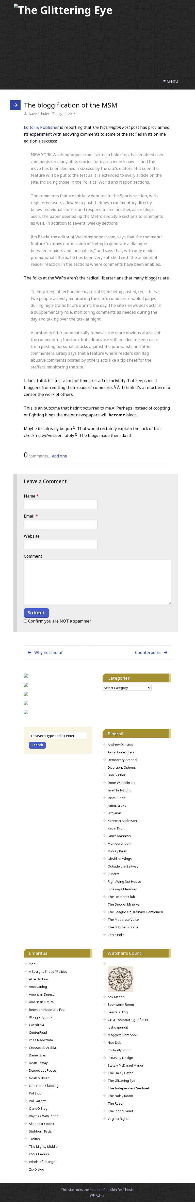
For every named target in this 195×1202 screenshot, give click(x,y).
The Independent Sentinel (128, 1088)
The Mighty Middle (43, 1146)
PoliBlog (35, 1093)
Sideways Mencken (122, 889)
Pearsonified (99, 1189)
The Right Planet (120, 1111)
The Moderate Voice (123, 919)
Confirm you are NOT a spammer (59, 621)
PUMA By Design (120, 1057)
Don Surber (116, 775)
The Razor (116, 1103)
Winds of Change (42, 1161)
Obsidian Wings (120, 858)
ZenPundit (116, 934)
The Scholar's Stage (123, 927)
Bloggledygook (40, 1017)
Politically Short (119, 1050)
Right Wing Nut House (124, 881)
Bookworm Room (121, 1004)
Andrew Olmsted (120, 744)
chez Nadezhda (41, 1040)
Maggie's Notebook (123, 1035)
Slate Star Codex (41, 1123)
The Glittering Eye (121, 1080)
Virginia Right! (118, 1118)
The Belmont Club (121, 896)
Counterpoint (148, 652)
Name (31, 496)
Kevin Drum (116, 828)
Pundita (113, 874)
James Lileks (117, 805)
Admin (97, 1195)
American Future (41, 1002)
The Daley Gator (120, 1073)
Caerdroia (36, 1024)
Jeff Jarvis (115, 813)
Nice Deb (114, 1042)
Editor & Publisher (41, 127)
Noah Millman (39, 1078)
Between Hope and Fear (47, 1009)
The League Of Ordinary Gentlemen (135, 912)
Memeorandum (119, 843)
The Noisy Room (120, 1095)
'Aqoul (33, 964)
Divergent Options (122, 767)
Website (32, 536)
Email (31, 516)
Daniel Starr (38, 1055)
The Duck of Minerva (124, 904)
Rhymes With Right (43, 1116)
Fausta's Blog (118, 1012)
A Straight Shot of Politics (48, 971)
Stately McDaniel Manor (125, 1065)
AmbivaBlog (38, 986)
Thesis (128, 1189)
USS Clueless (39, 1154)
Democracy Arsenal (122, 759)
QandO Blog (38, 1108)
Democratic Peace (42, 1070)
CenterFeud (38, 1032)
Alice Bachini (38, 979)
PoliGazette (38, 1101)
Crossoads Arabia (42, 1047)
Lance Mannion (119, 836)
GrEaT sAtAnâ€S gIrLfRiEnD (129, 1019)
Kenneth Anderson (122, 820)
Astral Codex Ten (121, 752)
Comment (33, 556)
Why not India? (48, 652)
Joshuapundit (118, 1027)
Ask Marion (116, 997)
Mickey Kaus (117, 851)
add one (59, 456)
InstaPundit (116, 798)
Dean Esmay (38, 1062)
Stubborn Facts (40, 1131)
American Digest (41, 994)
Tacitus (34, 1139)
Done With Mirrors (122, 782)
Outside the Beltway (123, 866)
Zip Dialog (36, 1169)
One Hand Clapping (44, 1085)
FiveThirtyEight (119, 790)
